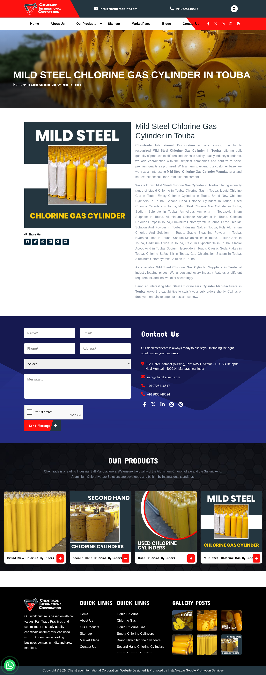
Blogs (166, 23)
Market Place (141, 23)
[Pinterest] (238, 24)
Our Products (86, 23)
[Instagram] (230, 24)
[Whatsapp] (10, 665)
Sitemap (114, 23)
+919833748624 (158, 394)
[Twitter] (215, 24)
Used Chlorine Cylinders (91, 558)
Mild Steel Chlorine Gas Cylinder (163, 558)
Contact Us (191, 23)
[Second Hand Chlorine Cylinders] (60, 558)
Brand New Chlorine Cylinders (139, 640)
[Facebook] (208, 24)
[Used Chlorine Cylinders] (125, 558)
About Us (58, 23)
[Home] (42, 8)
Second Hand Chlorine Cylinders (32, 558)
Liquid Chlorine (127, 614)
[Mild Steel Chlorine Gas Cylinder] (191, 558)
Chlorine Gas (126, 620)
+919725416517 (186, 9)
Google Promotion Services (205, 670)
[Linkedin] (223, 24)
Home (34, 23)
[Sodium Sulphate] (256, 558)
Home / (18, 84)
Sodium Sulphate (216, 558)
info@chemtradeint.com (118, 9)
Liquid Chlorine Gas (131, 627)
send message (40, 425)
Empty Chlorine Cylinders (135, 633)
